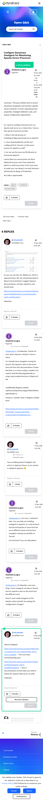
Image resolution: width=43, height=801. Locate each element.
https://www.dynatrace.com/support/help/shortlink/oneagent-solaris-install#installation (21, 665)
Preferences (21, 796)
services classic (10, 189)
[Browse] (9, 12)
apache (13, 185)
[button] (13, 790)
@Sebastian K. (11, 351)
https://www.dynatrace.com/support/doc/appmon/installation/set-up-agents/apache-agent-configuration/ (21, 294)
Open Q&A (7, 45)
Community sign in (33, 12)
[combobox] (21, 29)
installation (23, 185)
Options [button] (39, 44)
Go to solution (24, 65)
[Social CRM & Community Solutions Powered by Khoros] (36, 734)
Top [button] (3, 733)
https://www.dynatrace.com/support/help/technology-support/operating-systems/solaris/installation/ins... (22, 412)
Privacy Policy (7, 783)
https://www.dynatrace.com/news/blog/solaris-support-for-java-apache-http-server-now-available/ (21, 652)
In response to (20, 346)
